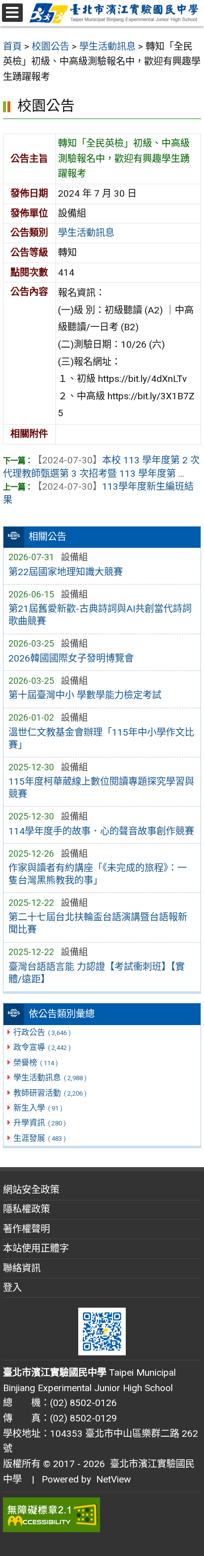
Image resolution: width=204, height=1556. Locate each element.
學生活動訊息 (49, 1077)
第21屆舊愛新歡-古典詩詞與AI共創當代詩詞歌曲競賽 (100, 615)
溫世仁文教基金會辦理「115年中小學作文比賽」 (101, 738)
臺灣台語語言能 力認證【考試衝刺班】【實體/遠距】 (96, 973)
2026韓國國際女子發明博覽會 (71, 658)
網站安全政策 (31, 1189)
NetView (113, 1479)
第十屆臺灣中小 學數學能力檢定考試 (84, 695)
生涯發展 (39, 1138)
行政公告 (41, 1032)
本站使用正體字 (36, 1248)
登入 (12, 1287)
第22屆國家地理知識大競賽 (65, 572)
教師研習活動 (49, 1093)
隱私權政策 (26, 1209)
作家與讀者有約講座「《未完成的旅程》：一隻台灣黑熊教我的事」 (97, 874)
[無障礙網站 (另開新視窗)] (102, 1514)
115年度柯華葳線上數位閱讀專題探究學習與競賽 (101, 788)
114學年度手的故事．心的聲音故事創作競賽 (101, 831)
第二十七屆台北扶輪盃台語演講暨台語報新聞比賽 (97, 923)
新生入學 (37, 1107)
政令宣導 (41, 1047)
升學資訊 (39, 1122)
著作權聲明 (26, 1229)
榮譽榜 (35, 1062)
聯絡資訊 (22, 1268)
